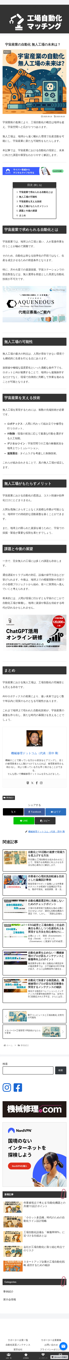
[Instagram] (41, 783)
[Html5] (27, 783)
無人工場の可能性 (28, 196)
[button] (45, 820)
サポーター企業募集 (51, 1340)
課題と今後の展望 (28, 210)
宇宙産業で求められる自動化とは (36, 192)
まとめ (22, 215)
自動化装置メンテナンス (18, 1344)
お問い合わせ (51, 1344)
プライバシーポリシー (51, 1349)
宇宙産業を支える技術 (30, 201)
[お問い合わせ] (63, 1346)
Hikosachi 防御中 (60, 1357)
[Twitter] (32, 783)
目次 (30, 185)
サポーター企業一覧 (18, 1340)
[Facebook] (36, 783)
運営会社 (17, 1349)
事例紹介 (10, 798)
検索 (5, 1063)
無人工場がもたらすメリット (33, 206)
